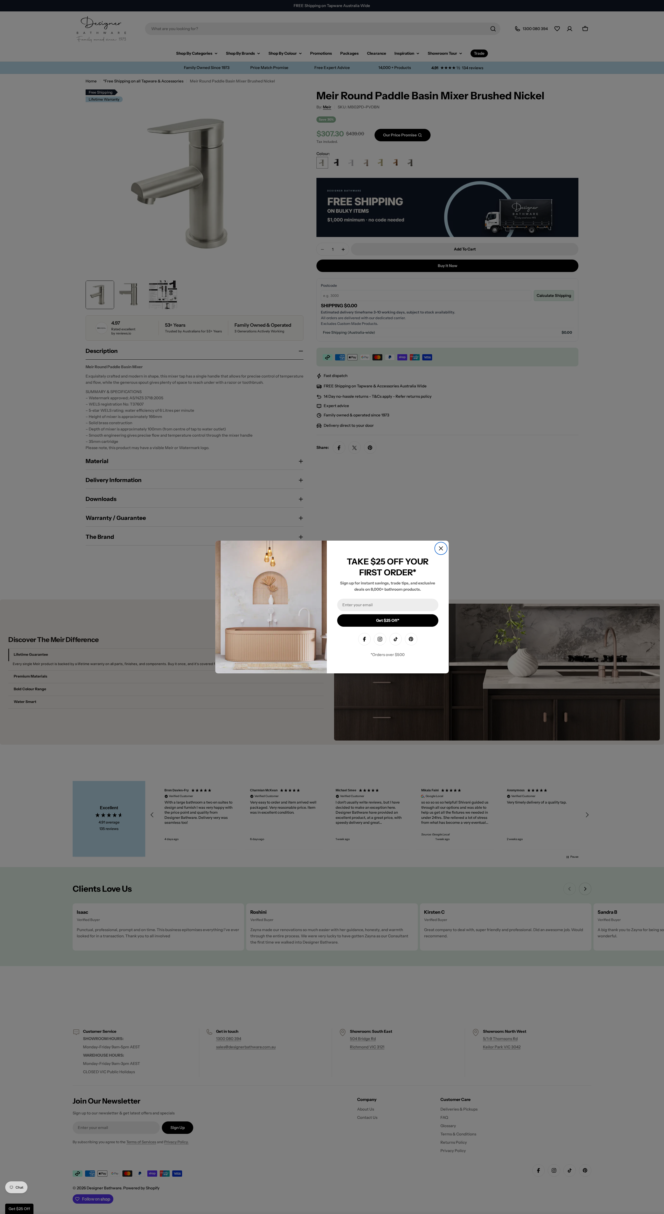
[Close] (441, 548)
